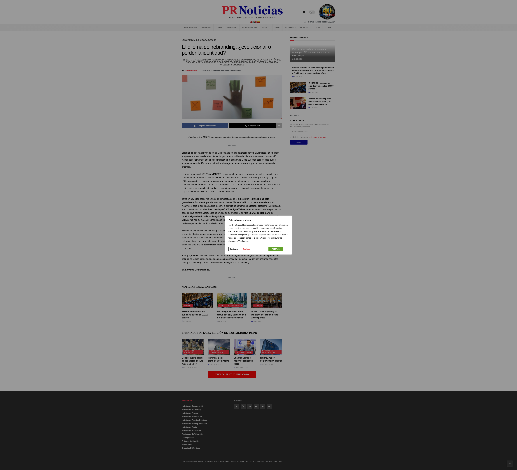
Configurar (234, 249)
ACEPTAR (276, 249)
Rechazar (247, 249)
